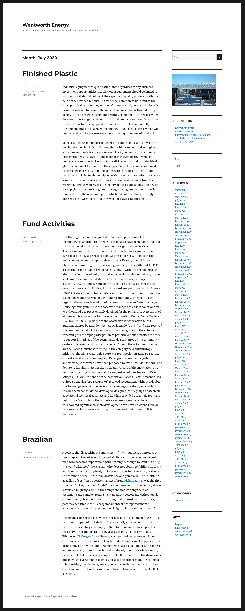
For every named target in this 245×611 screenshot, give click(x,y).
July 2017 (180, 322)
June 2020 (180, 207)
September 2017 (183, 315)
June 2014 (180, 410)
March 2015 (181, 378)
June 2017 (180, 326)
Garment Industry (184, 128)
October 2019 (182, 235)
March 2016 (181, 368)
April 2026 (180, 193)
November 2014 (183, 392)
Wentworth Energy (45, 25)
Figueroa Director (184, 131)
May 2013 (180, 455)
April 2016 (180, 364)
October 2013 (182, 438)
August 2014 (181, 403)
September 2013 (183, 441)
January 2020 (182, 224)
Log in (178, 524)
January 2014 (182, 427)
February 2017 (182, 336)
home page (28, 241)
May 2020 (180, 210)
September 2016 (183, 354)
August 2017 (181, 319)
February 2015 (182, 382)
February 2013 (182, 466)
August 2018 (181, 277)
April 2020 (180, 214)
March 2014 (181, 420)
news (39, 241)
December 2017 (183, 305)
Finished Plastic (50, 73)
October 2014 (182, 396)
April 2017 (180, 333)
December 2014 (183, 389)
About (178, 166)
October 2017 (182, 312)
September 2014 (183, 399)
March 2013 (181, 462)
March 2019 (181, 256)
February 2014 (182, 424)
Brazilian (37, 439)
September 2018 (183, 273)
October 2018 (182, 270)
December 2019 (183, 228)
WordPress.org (183, 534)
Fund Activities (48, 224)
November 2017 (183, 308)
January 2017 (182, 340)
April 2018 (180, 291)
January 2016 (182, 375)
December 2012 (183, 473)
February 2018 (182, 298)
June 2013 (180, 452)
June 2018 (180, 284)
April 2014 (180, 417)
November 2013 (183, 434)
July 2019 (180, 245)
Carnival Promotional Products (191, 138)
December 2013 (183, 431)
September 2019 (183, 238)
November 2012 (183, 476)
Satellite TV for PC (184, 142)
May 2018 (180, 287)
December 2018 (183, 263)
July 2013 (179, 448)
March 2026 (181, 197)
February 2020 (182, 221)
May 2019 (180, 252)
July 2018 (180, 280)
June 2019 (180, 249)
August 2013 (181, 445)
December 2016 (183, 343)
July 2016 (180, 357)
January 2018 (182, 301)
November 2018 (183, 266)
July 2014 (180, 406)
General (179, 500)
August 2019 (181, 242)
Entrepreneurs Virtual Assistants (192, 135)
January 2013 (182, 469)
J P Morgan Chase (88, 536)
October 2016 (182, 350)
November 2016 (183, 347)
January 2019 (182, 259)
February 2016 (182, 371)
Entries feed (181, 527)
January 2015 (182, 385)
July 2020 (180, 204)
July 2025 (180, 200)
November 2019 (183, 231)
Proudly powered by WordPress (62, 596)
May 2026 (180, 190)
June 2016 (180, 361)
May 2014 (180, 413)
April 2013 (180, 459)
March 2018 (181, 294)
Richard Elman (134, 480)
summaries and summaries (37, 457)
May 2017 (180, 329)
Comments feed (183, 531)
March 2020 (181, 217)
